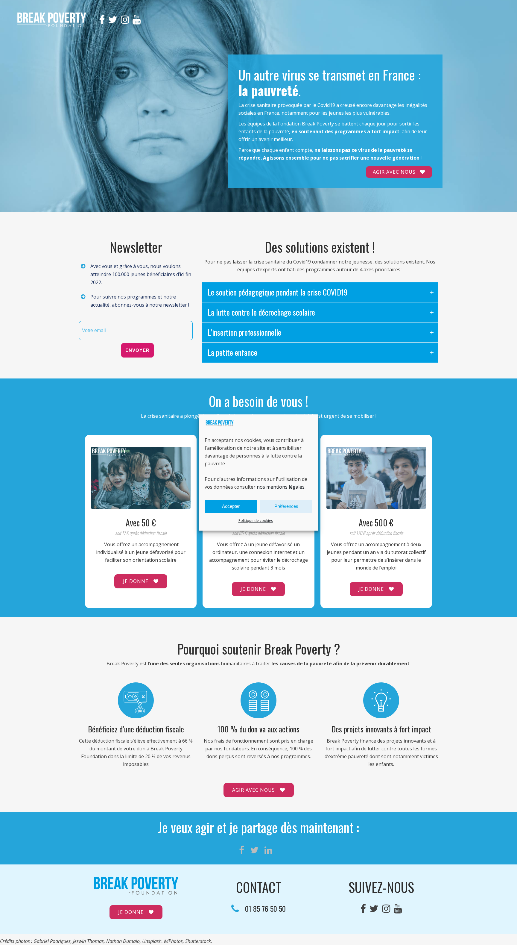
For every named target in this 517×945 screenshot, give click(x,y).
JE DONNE (135, 581)
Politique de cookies (255, 520)
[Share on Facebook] (241, 850)
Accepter (231, 506)
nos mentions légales (281, 487)
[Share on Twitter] (254, 850)
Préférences (286, 506)
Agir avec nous (394, 172)
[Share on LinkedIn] (268, 850)
